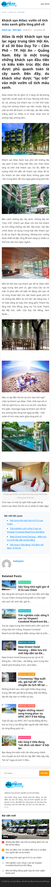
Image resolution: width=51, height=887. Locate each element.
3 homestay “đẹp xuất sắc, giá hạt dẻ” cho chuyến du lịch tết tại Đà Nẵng (33, 683)
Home (4, 12)
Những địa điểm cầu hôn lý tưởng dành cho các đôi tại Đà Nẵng (26, 843)
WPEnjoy (46, 881)
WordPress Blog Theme (31, 881)
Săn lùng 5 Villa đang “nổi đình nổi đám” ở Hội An (33, 745)
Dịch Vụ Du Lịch (24, 582)
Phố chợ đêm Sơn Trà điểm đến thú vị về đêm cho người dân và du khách (25, 851)
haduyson (18, 561)
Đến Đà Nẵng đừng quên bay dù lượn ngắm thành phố (25, 871)
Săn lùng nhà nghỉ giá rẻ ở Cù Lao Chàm (33, 588)
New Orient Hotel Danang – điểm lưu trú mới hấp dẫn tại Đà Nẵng (32, 651)
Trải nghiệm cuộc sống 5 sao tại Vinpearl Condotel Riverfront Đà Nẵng (33, 619)
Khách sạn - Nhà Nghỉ (16, 12)
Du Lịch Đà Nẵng (13, 881)
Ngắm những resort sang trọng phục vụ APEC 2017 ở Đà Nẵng (31, 713)
